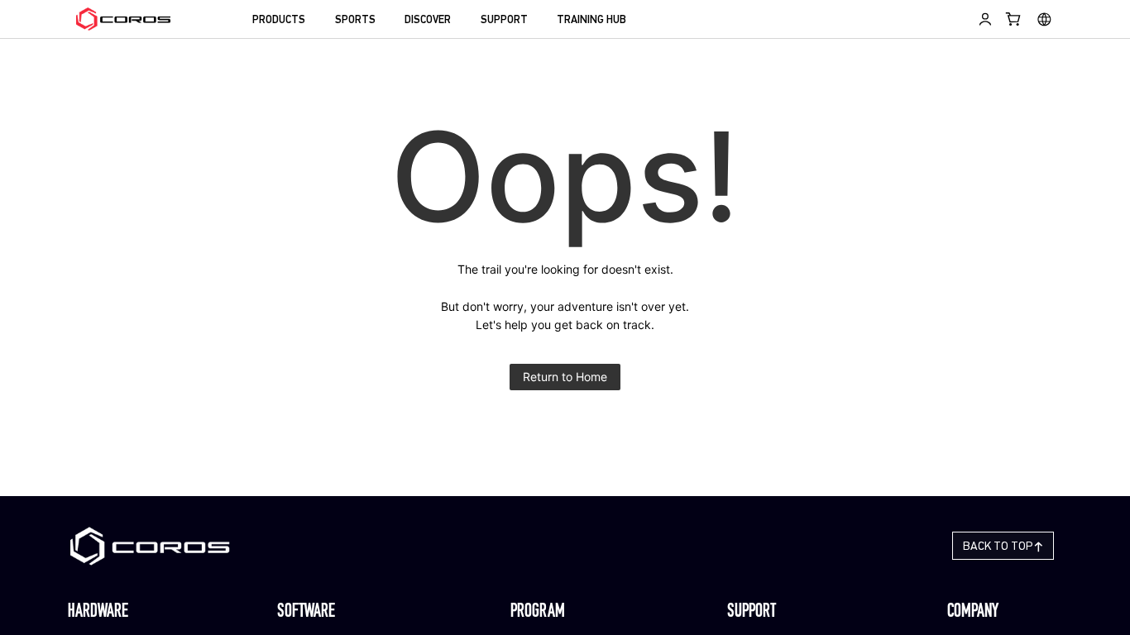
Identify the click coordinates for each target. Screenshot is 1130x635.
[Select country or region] (1044, 19)
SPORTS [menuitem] (355, 20)
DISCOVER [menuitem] (428, 20)
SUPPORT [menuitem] (504, 20)
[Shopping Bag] (1013, 19)
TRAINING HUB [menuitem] (591, 20)
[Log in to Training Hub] (985, 19)
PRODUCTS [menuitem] (278, 20)
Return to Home (565, 377)
